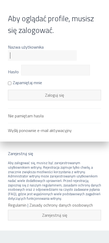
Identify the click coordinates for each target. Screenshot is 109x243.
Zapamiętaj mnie (27, 82)
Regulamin (17, 205)
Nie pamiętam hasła (26, 116)
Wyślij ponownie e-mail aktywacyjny (40, 130)
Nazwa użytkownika (26, 47)
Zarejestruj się (54, 215)
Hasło (13, 72)
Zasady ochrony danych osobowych (61, 205)
